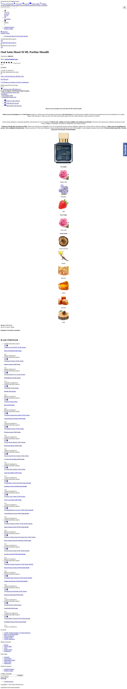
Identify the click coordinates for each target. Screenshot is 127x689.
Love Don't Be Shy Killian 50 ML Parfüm (14, 459)
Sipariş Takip (7, 661)
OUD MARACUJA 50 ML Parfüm (12, 378)
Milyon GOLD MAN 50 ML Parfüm (13, 350)
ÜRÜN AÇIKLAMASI (12, 101)
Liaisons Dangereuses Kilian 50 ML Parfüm (14, 418)
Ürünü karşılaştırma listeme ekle (10, 92)
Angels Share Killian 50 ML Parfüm (13, 472)
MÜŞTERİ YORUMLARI (13, 106)
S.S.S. (6, 648)
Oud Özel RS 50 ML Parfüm (11, 608)
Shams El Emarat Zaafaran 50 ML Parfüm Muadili (16, 567)
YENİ (2, 39)
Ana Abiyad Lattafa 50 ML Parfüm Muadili (14, 554)
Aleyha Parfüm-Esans (11, 59)
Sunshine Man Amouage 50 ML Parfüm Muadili (15, 581)
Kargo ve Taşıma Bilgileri (11, 634)
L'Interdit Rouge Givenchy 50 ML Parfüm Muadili (16, 513)
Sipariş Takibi (34, 4)
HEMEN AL (17, 89)
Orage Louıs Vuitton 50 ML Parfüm (13, 500)
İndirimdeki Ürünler (9, 660)
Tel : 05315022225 (7, 4)
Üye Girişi (17, 4)
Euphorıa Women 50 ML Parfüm (12, 364)
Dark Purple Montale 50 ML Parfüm (13, 445)
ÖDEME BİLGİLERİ (11, 103)
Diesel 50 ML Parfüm (9, 405)
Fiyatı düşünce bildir (7, 95)
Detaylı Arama (8, 649)
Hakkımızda (7, 651)
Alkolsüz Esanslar (9, 27)
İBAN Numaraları (9, 636)
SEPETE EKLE (6, 89)
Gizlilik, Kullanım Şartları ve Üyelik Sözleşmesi (17, 633)
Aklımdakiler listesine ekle (8, 97)
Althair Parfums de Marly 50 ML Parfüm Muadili (16, 527)
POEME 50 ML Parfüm (10, 391)
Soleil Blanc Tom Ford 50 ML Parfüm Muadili (15, 486)
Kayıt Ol (25, 4)
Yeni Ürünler (7, 658)
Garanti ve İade (8, 637)
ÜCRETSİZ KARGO (10, 39)
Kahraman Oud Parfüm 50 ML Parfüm (13, 594)
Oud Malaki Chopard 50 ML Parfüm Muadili (15, 622)
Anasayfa (4, 31)
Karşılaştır (4, 94)
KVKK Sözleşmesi (9, 639)
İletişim (43, 4)
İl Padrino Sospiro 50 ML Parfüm (12, 432)
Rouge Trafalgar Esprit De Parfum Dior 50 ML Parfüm (17, 540)
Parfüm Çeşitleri (8, 28)
